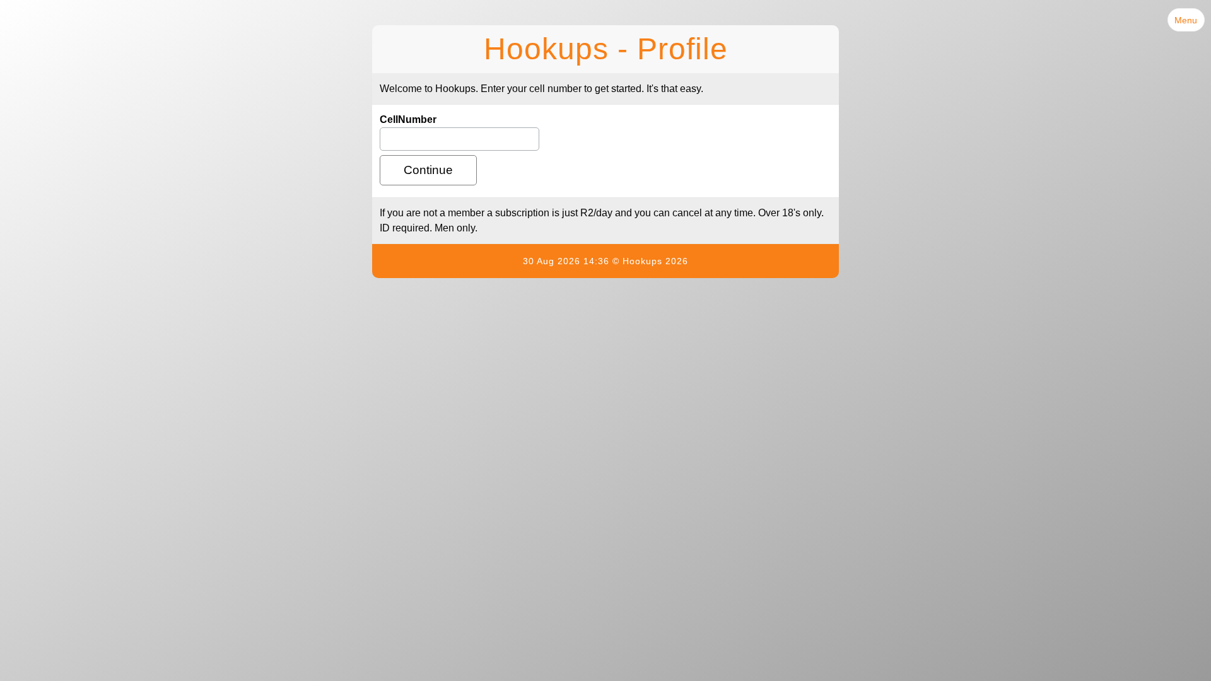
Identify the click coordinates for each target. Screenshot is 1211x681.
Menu (1185, 20)
